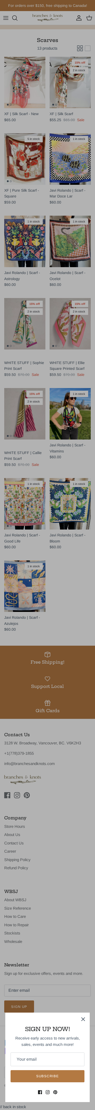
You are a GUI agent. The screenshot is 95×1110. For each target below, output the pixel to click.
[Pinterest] (55, 1092)
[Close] (83, 1019)
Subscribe (47, 1076)
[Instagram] (48, 1092)
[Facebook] (40, 1092)
